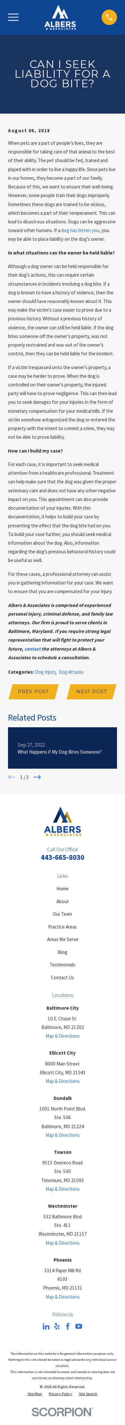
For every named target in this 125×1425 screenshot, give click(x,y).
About (62, 901)
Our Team (62, 914)
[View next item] (37, 777)
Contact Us (62, 977)
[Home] (60, 17)
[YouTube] (78, 1326)
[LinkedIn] (46, 1326)
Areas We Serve (62, 939)
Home (62, 888)
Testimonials (62, 965)
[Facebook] (67, 1326)
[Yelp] (57, 1326)
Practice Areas (62, 927)
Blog (62, 952)
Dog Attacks (71, 672)
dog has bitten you (80, 230)
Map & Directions (63, 1036)
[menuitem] (35, 1394)
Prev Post (33, 691)
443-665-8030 (62, 857)
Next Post (91, 691)
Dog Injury (45, 672)
